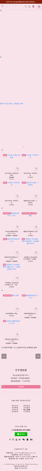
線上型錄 (27, 409)
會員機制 (15, 407)
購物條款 (27, 405)
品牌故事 (15, 409)
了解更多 (21, 386)
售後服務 (27, 407)
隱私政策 (15, 405)
